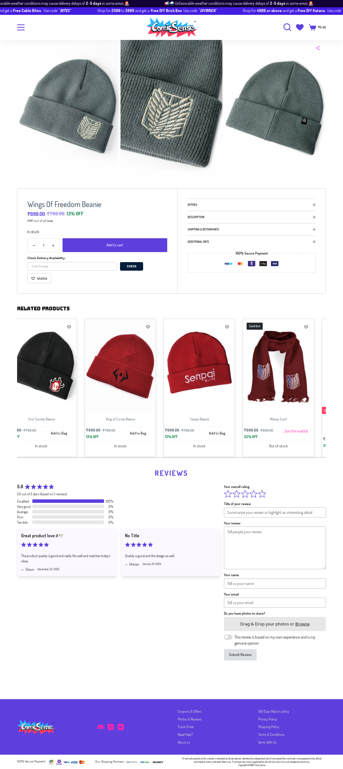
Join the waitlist (238, 431)
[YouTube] (121, 727)
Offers (192, 205)
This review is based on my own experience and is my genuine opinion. (275, 640)
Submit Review (240, 654)
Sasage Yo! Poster (300, 419)
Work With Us (267, 742)
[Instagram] (110, 727)
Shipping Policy (268, 727)
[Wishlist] (300, 27)
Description (196, 217)
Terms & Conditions (271, 734)
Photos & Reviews (189, 719)
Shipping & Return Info (203, 229)
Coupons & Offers (189, 711)
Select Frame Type (317, 442)
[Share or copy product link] (318, 48)
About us (184, 742)
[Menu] (21, 27)
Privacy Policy (267, 719)
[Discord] (100, 727)
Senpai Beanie (141, 419)
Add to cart (114, 245)
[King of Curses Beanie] (62, 366)
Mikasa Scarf (221, 419)
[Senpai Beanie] (142, 366)
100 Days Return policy (273, 711)
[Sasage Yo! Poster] (300, 366)
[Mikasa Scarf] (221, 366)
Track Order (186, 727)
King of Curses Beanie (62, 419)
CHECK (131, 266)
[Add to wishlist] (91, 327)
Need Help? (185, 734)
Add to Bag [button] (80, 433)
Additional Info (198, 242)
